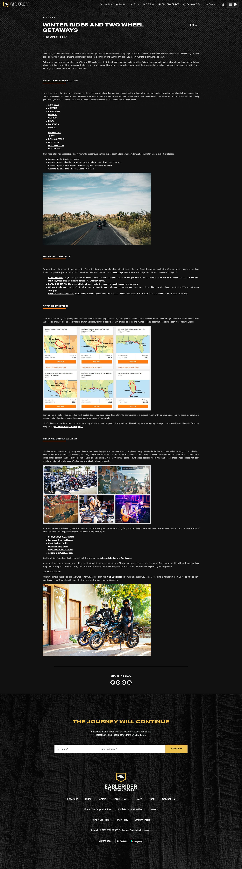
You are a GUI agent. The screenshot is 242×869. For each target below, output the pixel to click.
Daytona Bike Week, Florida (60, 550)
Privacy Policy (122, 820)
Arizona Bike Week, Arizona (60, 553)
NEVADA (52, 128)
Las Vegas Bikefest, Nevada (60, 540)
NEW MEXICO (54, 133)
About (152, 799)
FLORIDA (52, 115)
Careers (153, 809)
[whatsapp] (124, 682)
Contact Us (168, 799)
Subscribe (176, 749)
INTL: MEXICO (54, 149)
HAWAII (51, 121)
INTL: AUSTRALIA (56, 139)
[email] (129, 682)
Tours (88, 799)
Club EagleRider (114, 577)
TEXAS (51, 136)
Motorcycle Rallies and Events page (115, 558)
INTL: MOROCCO (56, 146)
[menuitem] (106, 5)
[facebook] (118, 682)
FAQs (139, 799)
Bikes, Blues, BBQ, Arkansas (61, 537)
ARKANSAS (53, 105)
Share (194, 25)
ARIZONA (52, 108)
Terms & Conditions (100, 820)
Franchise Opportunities (97, 809)
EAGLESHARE (121, 799)
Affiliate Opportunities (130, 809)
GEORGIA (52, 118)
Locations (72, 799)
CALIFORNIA (54, 112)
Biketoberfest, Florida (58, 544)
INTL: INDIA (53, 143)
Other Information (142, 820)
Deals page (118, 273)
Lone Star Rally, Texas (58, 547)
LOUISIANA (53, 124)
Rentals (102, 799)
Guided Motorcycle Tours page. (68, 427)
